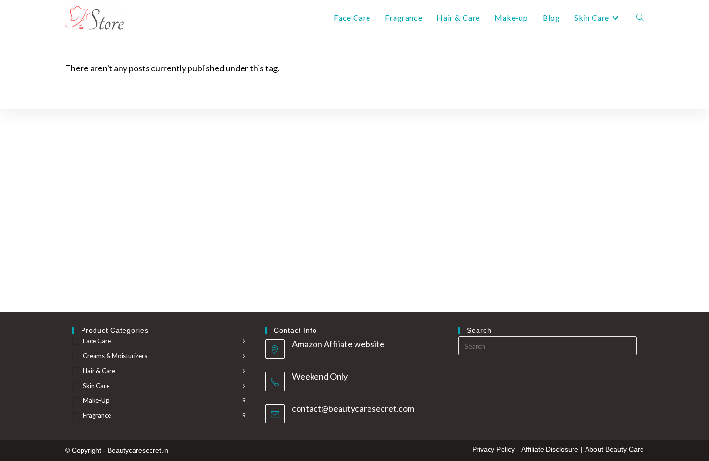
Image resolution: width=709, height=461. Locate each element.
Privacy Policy (493, 449)
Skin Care (96, 386)
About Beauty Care (614, 449)
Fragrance (97, 415)
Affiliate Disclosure (549, 449)
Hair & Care (99, 371)
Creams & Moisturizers (115, 356)
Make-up (96, 400)
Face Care (97, 341)
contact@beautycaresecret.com (353, 408)
